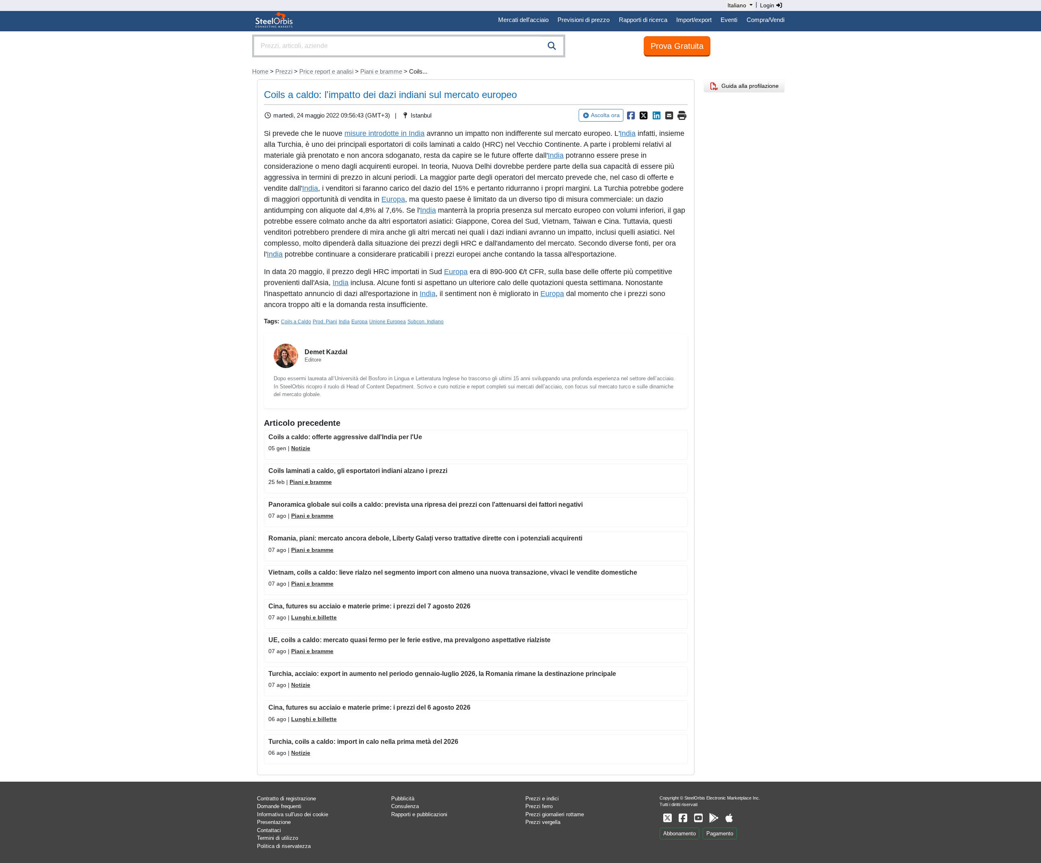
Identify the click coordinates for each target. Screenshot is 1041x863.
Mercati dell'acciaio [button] (523, 19)
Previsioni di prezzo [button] (584, 19)
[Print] (682, 115)
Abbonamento (679, 833)
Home (260, 71)
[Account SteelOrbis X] (667, 818)
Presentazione (274, 822)
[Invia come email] (669, 115)
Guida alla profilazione (748, 86)
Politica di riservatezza (284, 846)
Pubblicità (402, 798)
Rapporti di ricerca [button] (643, 19)
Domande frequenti (279, 806)
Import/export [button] (694, 19)
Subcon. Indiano (425, 322)
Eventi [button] (729, 19)
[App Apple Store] (729, 818)
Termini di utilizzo (277, 838)
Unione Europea (387, 322)
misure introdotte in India (384, 133)
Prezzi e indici (542, 798)
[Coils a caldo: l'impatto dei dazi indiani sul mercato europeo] (630, 115)
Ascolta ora (605, 115)
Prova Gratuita (677, 45)
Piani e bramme (381, 71)
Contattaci (269, 830)
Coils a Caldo (296, 322)
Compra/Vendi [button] (765, 19)
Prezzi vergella (542, 822)
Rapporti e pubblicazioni (419, 814)
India (628, 133)
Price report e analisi (326, 71)
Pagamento (719, 833)
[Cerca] (552, 46)
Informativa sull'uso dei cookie (292, 814)
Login (768, 5)
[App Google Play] (714, 818)
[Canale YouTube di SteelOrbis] (698, 818)
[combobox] (409, 46)
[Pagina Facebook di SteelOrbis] (683, 818)
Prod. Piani (325, 322)
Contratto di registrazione (286, 798)
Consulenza (405, 806)
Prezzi (283, 71)
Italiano (736, 5)
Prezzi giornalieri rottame (554, 814)
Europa (393, 199)
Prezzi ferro (539, 806)
